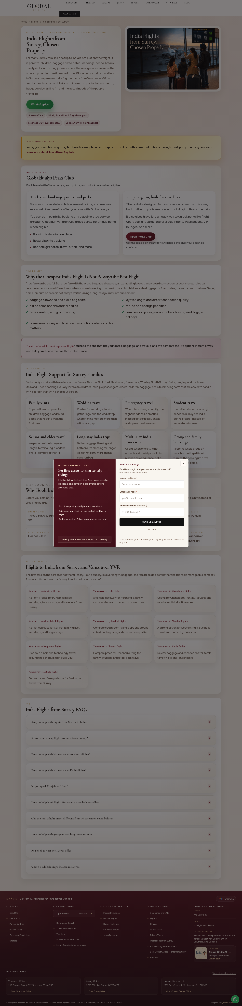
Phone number (133, 505)
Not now (152, 529)
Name (128, 477)
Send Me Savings (152, 522)
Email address (128, 491)
